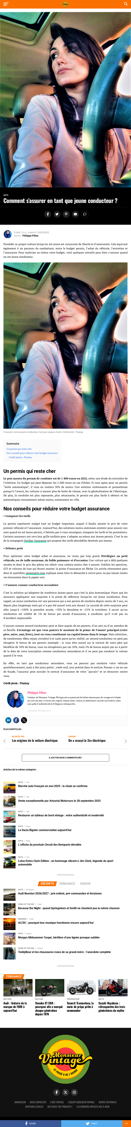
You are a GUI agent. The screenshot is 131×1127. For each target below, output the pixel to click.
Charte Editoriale (108, 1102)
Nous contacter (38, 1102)
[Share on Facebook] (47, 214)
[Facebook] (16, 720)
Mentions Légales (34, 1106)
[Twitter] (24, 720)
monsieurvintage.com (38, 710)
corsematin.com (35, 573)
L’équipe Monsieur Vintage (81, 1102)
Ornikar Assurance (35, 540)
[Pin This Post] (65, 214)
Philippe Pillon (30, 235)
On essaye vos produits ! (59, 1106)
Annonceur (20, 1102)
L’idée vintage (57, 1102)
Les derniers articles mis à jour (93, 1106)
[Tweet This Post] (56, 214)
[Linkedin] (8, 720)
